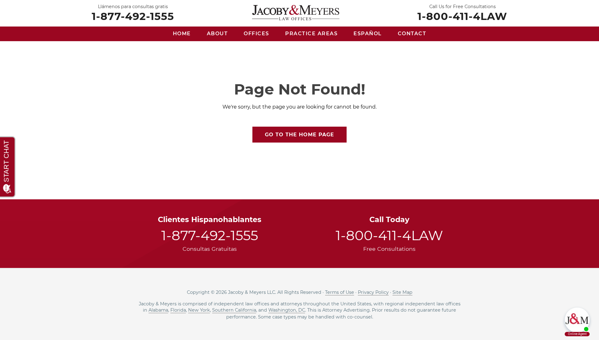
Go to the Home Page (299, 135)
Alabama (158, 310)
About (217, 33)
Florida (178, 310)
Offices (256, 33)
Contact (412, 33)
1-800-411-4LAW (462, 16)
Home (182, 33)
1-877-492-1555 (133, 16)
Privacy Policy (373, 292)
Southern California (234, 310)
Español (367, 33)
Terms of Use (339, 292)
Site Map (402, 292)
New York (199, 310)
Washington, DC (286, 310)
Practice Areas (311, 33)
